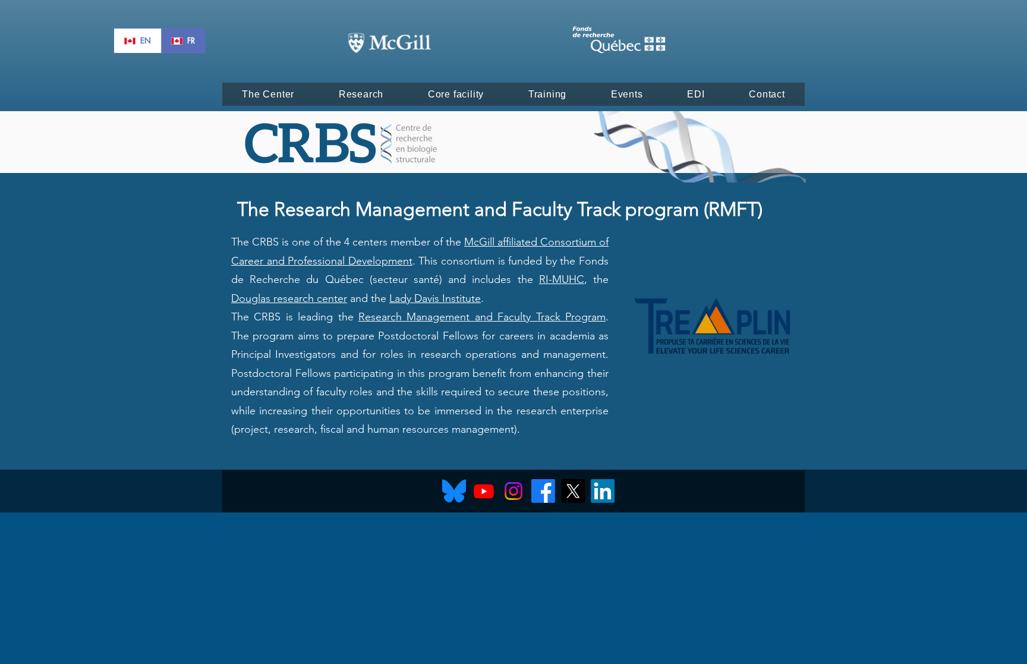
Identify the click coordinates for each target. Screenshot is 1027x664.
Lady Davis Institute (435, 298)
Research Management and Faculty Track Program (482, 316)
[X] (573, 491)
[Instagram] (513, 491)
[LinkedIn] (603, 491)
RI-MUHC (561, 279)
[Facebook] (543, 491)
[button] (268, 94)
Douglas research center (289, 298)
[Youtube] (484, 491)
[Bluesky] (454, 491)
